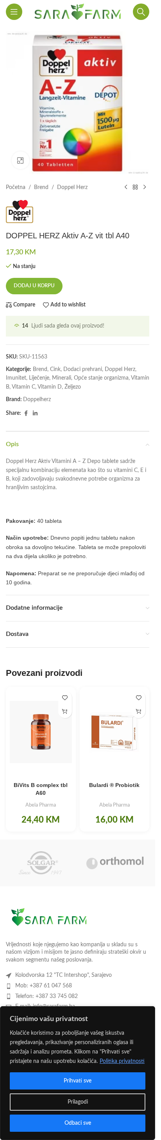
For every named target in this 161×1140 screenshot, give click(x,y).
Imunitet (16, 378)
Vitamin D (50, 387)
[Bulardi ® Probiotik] (115, 732)
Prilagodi (78, 1102)
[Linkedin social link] (35, 413)
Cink (55, 369)
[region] (77, 1073)
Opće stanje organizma (101, 378)
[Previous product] (126, 187)
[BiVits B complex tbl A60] (41, 732)
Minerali (61, 378)
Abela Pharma (40, 805)
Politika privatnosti (122, 1061)
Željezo (72, 387)
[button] (65, 711)
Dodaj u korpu (34, 285)
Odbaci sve (77, 1123)
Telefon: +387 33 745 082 (46, 996)
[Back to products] (135, 187)
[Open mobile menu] (14, 12)
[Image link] (49, 919)
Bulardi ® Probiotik (114, 785)
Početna (15, 187)
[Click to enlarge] (20, 160)
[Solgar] (40, 862)
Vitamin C (23, 387)
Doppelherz (37, 399)
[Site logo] (77, 11)
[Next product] (144, 187)
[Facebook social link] (25, 413)
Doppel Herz (72, 187)
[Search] (141, 12)
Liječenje (39, 378)
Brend (41, 187)
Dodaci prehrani (82, 369)
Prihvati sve (77, 1081)
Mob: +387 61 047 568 (43, 986)
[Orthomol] (115, 862)
